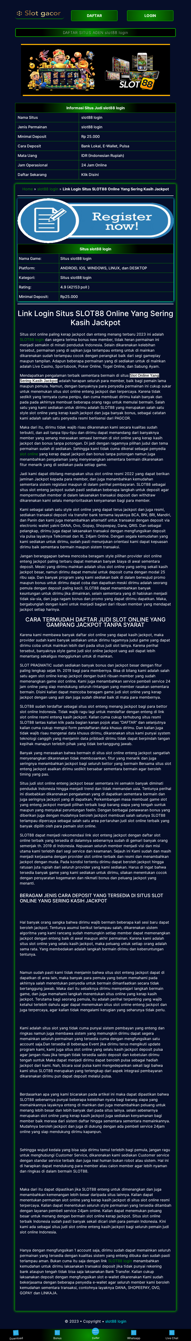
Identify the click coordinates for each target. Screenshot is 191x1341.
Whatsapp (133, 1338)
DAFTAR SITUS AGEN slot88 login (95, 32)
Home (27, 189)
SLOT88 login (32, 339)
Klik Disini (90, 174)
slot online (29, 454)
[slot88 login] (39, 13)
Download (17, 1338)
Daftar (95, 1338)
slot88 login (91, 117)
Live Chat (172, 1338)
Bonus (57, 1338)
